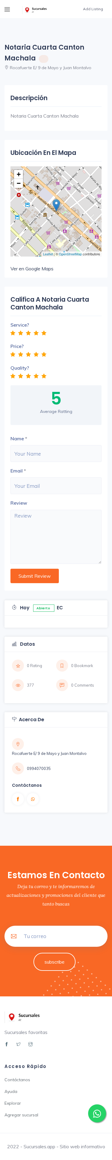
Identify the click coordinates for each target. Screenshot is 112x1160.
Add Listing (93, 9)
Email (16, 471)
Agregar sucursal (21, 1115)
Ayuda (10, 1091)
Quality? (19, 368)
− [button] (19, 183)
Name (17, 438)
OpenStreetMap (70, 253)
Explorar (12, 1103)
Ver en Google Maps (31, 269)
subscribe (55, 962)
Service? (19, 325)
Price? (17, 346)
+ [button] (19, 174)
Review (18, 503)
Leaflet (48, 253)
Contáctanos (17, 1079)
